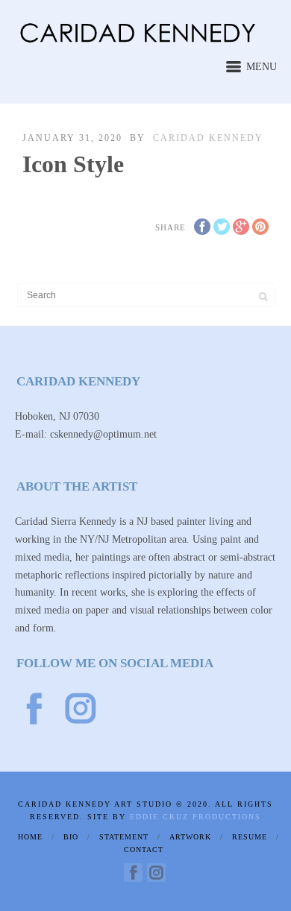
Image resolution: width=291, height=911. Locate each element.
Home (30, 837)
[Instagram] (156, 872)
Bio (70, 837)
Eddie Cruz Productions (195, 817)
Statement (123, 837)
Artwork (190, 837)
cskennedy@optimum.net (105, 434)
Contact (143, 849)
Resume (249, 837)
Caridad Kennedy (208, 138)
